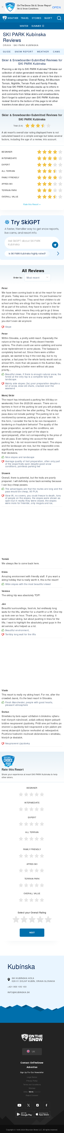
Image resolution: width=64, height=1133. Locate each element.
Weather (13, 18)
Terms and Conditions (32, 1084)
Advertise (32, 1067)
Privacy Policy (31, 1080)
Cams (56, 51)
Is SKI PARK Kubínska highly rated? (27, 253)
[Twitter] (28, 1105)
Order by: (18, 278)
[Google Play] (24, 1113)
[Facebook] (46, 1105)
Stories (36, 18)
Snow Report (24, 51)
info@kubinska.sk (19, 992)
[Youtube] (19, 1105)
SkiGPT (48, 18)
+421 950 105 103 (17, 986)
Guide (7, 51)
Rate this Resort (30, 204)
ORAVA (7, 45)
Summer (36, 26)
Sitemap (32, 1088)
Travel (25, 18)
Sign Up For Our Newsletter (32, 1072)
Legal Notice (32, 1077)
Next (32, 932)
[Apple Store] (42, 1113)
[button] (59, 18)
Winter (24, 26)
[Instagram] (37, 1105)
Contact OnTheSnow (32, 1062)
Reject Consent (32, 1095)
